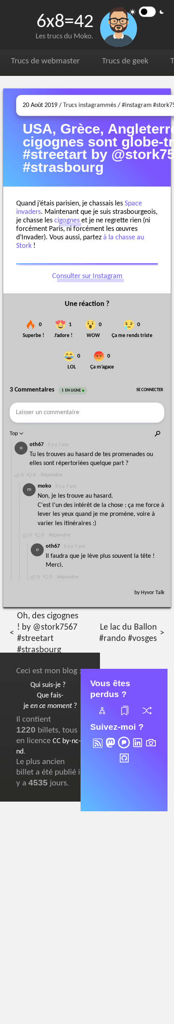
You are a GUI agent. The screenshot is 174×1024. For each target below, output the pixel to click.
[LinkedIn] (137, 748)
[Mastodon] (110, 748)
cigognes (67, 220)
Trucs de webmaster (45, 61)
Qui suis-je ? (48, 685)
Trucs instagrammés (89, 105)
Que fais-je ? (50, 701)
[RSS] (97, 748)
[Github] (124, 763)
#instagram (137, 105)
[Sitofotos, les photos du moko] (150, 748)
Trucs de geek (125, 61)
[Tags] (124, 715)
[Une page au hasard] (146, 715)
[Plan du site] (101, 715)
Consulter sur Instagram (87, 276)
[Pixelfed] (123, 748)
